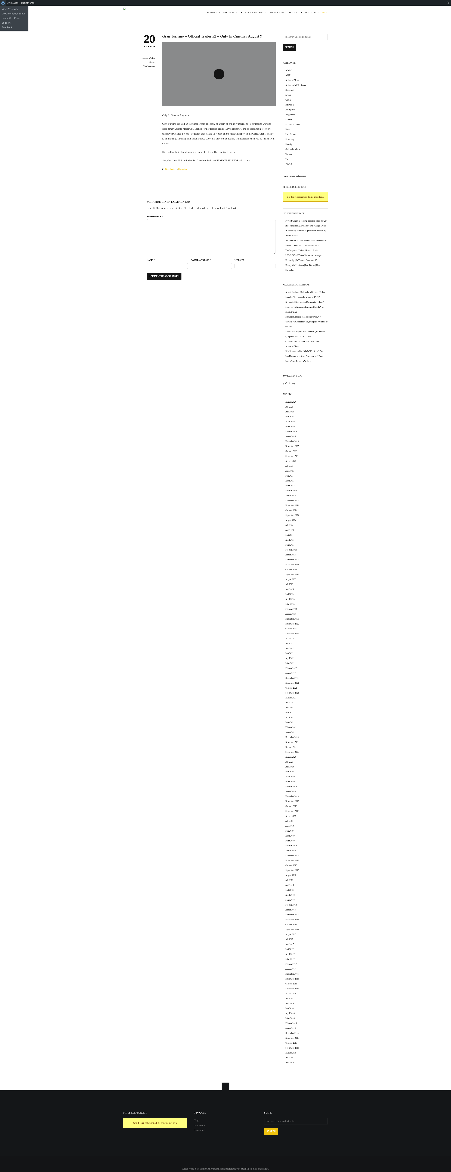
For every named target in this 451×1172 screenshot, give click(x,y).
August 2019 (290, 816)
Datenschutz (200, 1130)
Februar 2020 (291, 786)
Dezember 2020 (292, 737)
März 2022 (290, 663)
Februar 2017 (291, 964)
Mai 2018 (289, 890)
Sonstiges (289, 144)
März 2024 (290, 545)
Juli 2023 (289, 584)
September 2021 (292, 693)
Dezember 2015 (292, 1033)
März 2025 (290, 485)
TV (286, 159)
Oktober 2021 (291, 688)
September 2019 (292, 811)
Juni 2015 (289, 1062)
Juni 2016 (289, 1003)
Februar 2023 (291, 609)
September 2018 (292, 870)
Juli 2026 (289, 407)
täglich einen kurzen (293, 149)
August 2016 (290, 993)
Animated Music (292, 80)
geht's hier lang (289, 383)
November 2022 (292, 624)
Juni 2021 (289, 707)
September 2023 (292, 574)
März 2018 (290, 900)
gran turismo (171, 169)
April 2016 (290, 1013)
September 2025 (292, 456)
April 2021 (290, 717)
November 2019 (292, 801)
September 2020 (292, 752)
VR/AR (288, 164)
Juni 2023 (289, 589)
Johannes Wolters (148, 58)
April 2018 (290, 895)
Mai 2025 (289, 476)
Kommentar (155, 216)
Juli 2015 (289, 1057)
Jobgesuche (290, 114)
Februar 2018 (291, 905)
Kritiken (288, 119)
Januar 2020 (290, 791)
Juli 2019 (289, 821)
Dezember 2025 (292, 441)
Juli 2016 (289, 998)
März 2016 (290, 1018)
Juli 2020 (289, 762)
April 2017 (290, 954)
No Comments (149, 66)
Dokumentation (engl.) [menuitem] (14, 13)
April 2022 (290, 658)
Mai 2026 (289, 416)
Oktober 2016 (291, 984)
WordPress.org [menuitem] (10, 9)
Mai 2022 (289, 653)
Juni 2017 (289, 944)
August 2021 (290, 698)
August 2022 (290, 638)
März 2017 (290, 959)
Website (239, 260)
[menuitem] (3, 3)
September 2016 (292, 988)
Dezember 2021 (292, 678)
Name (151, 260)
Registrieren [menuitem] (28, 2)
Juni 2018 (289, 885)
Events (288, 95)
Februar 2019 (291, 845)
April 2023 (290, 599)
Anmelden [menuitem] (12, 2)
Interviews (289, 105)
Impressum (199, 1125)
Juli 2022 (289, 643)
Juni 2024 (289, 530)
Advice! (288, 70)
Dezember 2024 (292, 500)
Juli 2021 (289, 702)
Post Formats (290, 134)
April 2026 (290, 421)
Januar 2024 (290, 555)
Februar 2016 (291, 1023)
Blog (196, 1120)
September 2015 (292, 1048)
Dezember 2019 (292, 796)
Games (152, 62)
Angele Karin (291, 292)
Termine (288, 154)
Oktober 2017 (291, 924)
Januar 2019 (290, 850)
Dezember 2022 (292, 619)
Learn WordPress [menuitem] (11, 18)
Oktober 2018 (291, 865)
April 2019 (290, 836)
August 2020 (290, 757)
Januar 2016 (290, 1028)
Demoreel (289, 90)
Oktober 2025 (291, 451)
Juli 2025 (289, 466)
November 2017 (292, 919)
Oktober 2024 (291, 510)
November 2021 (292, 683)
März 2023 (290, 604)
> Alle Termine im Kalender (294, 176)
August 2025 (290, 461)
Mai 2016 (289, 1008)
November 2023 (292, 564)
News (287, 129)
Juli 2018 (289, 880)
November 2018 (292, 860)
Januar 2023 (290, 614)
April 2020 (290, 776)
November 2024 (292, 505)
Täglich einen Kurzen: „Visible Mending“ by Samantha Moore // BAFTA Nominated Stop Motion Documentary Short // (305, 297)
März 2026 (290, 426)
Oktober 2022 (291, 628)
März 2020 (290, 781)
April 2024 (290, 540)
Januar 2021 (290, 732)
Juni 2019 (289, 826)
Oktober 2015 (291, 1043)
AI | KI (288, 75)
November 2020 (292, 742)
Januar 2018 (290, 910)
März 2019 (290, 841)
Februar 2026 (291, 431)
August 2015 (290, 1053)
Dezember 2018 (292, 855)
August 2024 (290, 520)
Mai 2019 (289, 831)
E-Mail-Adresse (201, 260)
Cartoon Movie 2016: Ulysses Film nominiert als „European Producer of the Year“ (306, 322)
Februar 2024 (291, 550)
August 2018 (290, 875)
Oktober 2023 (291, 569)
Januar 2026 (290, 436)
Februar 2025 (291, 490)
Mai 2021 (289, 712)
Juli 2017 (289, 939)
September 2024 (292, 515)
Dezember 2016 (292, 974)
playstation (182, 169)
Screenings (290, 139)
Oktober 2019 (291, 806)
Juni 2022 (289, 648)
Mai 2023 (289, 594)
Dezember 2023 (292, 559)
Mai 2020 (289, 771)
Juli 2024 (289, 525)
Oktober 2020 (291, 747)
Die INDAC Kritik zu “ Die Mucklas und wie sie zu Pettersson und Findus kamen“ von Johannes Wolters (304, 356)
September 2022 (292, 633)
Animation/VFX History (295, 85)
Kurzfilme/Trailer (292, 124)
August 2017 (290, 934)
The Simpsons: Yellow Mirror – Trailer (301, 250)
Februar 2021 (291, 727)
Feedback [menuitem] (7, 27)
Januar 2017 (290, 969)
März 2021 (290, 722)
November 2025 (292, 446)
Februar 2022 (291, 668)
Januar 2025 (290, 495)
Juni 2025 (289, 471)
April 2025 (290, 481)
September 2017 (292, 929)
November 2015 (292, 1038)
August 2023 (290, 579)
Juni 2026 (289, 412)
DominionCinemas (293, 317)
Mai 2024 (289, 535)
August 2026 (290, 402)
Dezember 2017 (292, 914)
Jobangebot (290, 109)
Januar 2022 (290, 673)
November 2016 (292, 979)
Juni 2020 (289, 767)
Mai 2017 (289, 949)
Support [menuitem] (6, 22)
